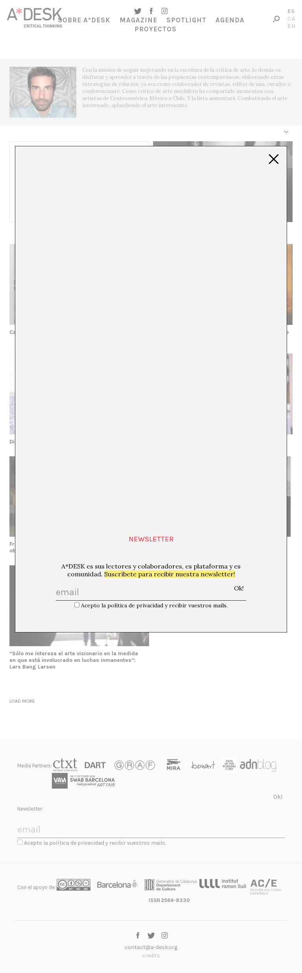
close (274, 159)
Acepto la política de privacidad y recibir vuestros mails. (154, 605)
